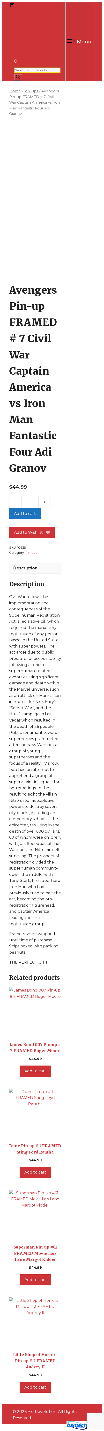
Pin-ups (31, 91)
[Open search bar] (16, 62)
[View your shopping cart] (11, 6)
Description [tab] (25, 568)
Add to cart (25, 513)
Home (15, 91)
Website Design (48, 1428)
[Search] (18, 77)
